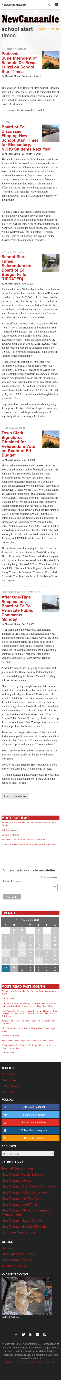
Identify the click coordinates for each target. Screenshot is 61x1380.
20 (38, 952)
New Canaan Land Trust (19, 1204)
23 (5, 960)
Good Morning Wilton (17, 1259)
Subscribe (47, 29)
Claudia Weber (13, 428)
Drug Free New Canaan (19, 1232)
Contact (7, 1092)
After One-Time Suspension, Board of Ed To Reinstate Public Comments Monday (17, 608)
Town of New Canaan (17, 1168)
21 (46, 952)
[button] (49, 5)
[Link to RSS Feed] (44, 1332)
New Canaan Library (17, 1180)
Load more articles (15, 796)
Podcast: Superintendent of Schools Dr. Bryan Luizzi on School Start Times (19, 62)
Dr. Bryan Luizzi (14, 49)
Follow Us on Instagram (34, 1130)
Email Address (29, 881)
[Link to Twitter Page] (24, 1332)
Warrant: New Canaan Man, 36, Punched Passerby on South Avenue (29, 824)
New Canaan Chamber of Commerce (29, 1186)
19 (30, 952)
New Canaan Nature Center (22, 1220)
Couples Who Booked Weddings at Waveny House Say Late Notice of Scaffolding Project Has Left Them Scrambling (29, 1005)
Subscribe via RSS (34, 1138)
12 (30, 945)
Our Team (9, 1080)
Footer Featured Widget (21, 592)
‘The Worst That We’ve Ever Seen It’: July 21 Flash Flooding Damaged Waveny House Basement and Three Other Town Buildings (29, 1013)
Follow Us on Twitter (34, 1114)
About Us (8, 1074)
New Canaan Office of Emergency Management (26, 1212)
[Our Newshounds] (27, 1296)
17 (14, 952)
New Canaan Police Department (25, 1192)
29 (55, 960)
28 (22, 930)
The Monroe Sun (14, 1266)
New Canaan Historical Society (24, 1226)
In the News (10, 1086)
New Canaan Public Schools (22, 1174)
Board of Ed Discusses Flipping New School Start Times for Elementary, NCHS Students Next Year (26, 138)
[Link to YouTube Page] (31, 1332)
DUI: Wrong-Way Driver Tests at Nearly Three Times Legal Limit (28, 1029)
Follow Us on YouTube (34, 1122)
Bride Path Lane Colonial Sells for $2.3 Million (23, 839)
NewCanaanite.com (14, 5)
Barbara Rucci (13, 252)
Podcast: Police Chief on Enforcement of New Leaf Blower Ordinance (28, 1022)
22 (55, 952)
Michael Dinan (12, 76)
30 (38, 930)
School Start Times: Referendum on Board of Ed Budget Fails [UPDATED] (16, 267)
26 (30, 960)
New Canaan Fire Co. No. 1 (22, 1198)
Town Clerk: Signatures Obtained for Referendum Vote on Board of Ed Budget (18, 444)
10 (14, 945)
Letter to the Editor (10, 834)
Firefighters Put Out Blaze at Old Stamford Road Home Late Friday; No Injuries (29, 1046)
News (6, 122)
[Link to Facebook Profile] (17, 1332)
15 (55, 945)
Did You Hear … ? (10, 829)
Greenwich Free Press (18, 1253)
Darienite (8, 1248)
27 (14, 930)
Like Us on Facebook (34, 1106)
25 (22, 960)
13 (38, 945)
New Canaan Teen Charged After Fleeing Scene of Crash (27, 1040)
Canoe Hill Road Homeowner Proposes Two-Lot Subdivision (29, 844)
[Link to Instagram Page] (38, 1332)
